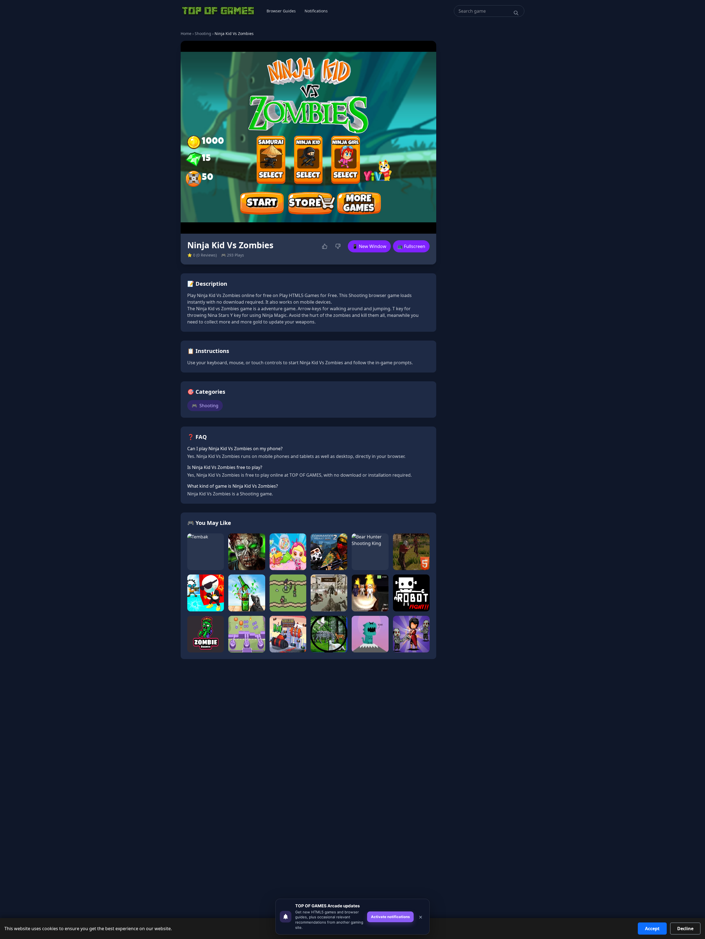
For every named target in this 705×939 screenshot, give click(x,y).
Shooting (203, 33)
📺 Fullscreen (411, 246)
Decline (685, 928)
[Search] (516, 13)
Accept (652, 928)
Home (186, 33)
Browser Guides (281, 11)
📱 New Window (369, 246)
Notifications (316, 11)
